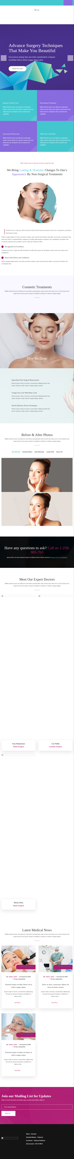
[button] (3, 58)
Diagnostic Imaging (27, 966)
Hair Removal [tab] (39, 452)
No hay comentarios (19, 979)
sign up (7, 1113)
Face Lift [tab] (59, 452)
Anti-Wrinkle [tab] (16, 452)
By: (11, 976)
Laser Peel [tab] (50, 452)
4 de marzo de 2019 (25, 976)
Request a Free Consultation (58, 557)
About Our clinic (17, 68)
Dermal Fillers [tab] (27, 452)
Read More (18, 1002)
